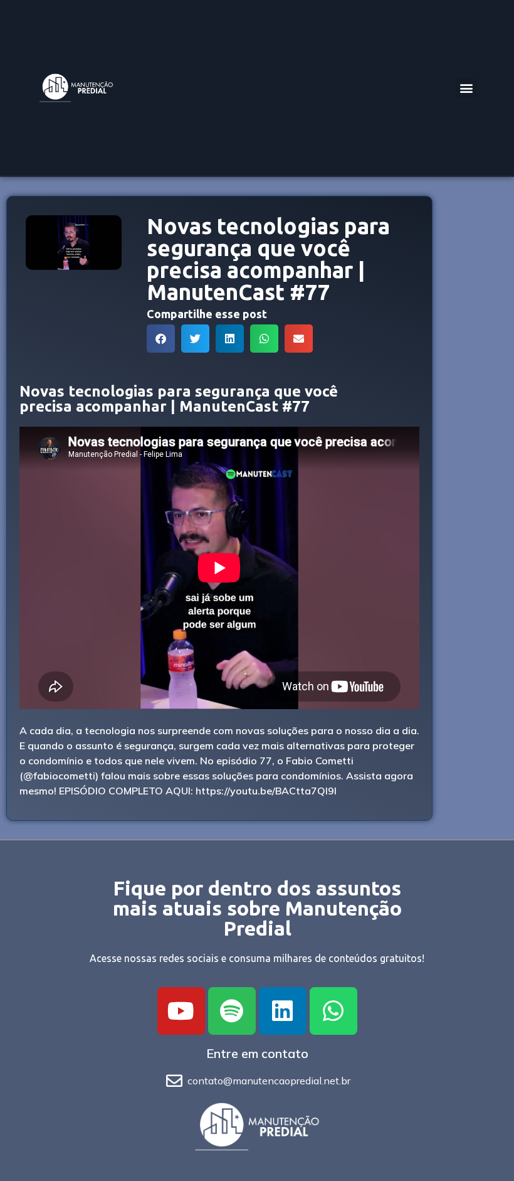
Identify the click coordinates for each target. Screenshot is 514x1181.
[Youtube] (181, 1011)
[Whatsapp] (333, 1011)
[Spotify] (232, 1011)
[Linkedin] (283, 1011)
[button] (466, 88)
